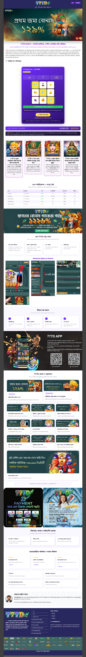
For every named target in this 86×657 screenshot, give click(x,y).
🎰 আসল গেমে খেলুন (43, 114)
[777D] (43, 3)
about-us (49, 7)
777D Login (40, 7)
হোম (36, 7)
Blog (45, 7)
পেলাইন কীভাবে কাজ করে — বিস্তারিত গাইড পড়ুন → (43, 118)
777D (7, 50)
